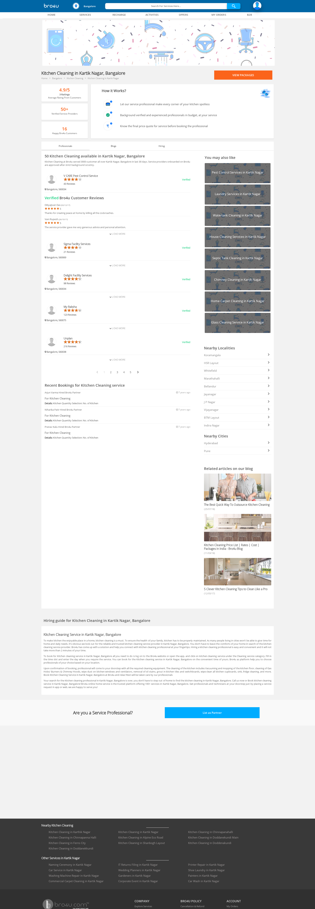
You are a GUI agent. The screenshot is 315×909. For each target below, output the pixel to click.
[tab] (52, 15)
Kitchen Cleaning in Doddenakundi (209, 843)
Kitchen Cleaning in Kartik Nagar (138, 832)
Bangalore (90, 6)
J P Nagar (209, 402)
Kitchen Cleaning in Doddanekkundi (71, 848)
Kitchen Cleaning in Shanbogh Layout (141, 843)
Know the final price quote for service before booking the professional (164, 126)
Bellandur (210, 386)
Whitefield (210, 370)
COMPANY (142, 901)
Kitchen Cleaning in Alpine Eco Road (140, 837)
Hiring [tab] (162, 146)
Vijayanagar (211, 409)
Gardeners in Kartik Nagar (134, 875)
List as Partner (212, 712)
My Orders (232, 906)
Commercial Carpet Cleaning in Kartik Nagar (76, 881)
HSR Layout (211, 363)
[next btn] (138, 372)
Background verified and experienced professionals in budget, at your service (168, 115)
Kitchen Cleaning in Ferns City (67, 843)
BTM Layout (211, 417)
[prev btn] (97, 372)
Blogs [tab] (113, 146)
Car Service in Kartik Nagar (65, 870)
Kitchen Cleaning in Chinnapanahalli (210, 832)
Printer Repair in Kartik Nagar (206, 864)
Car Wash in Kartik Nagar (203, 881)
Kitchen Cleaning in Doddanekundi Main (213, 837)
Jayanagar (210, 394)
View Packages (243, 75)
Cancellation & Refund (192, 906)
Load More (118, 233)
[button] (88, 6)
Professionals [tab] (65, 146)
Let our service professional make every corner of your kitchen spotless (165, 104)
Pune (207, 451)
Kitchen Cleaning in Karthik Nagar (69, 832)
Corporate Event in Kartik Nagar (138, 881)
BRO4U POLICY (190, 901)
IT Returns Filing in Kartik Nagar (138, 864)
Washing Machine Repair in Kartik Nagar (74, 875)
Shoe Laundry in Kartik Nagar (206, 870)
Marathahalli (212, 378)
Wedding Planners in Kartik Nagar (139, 870)
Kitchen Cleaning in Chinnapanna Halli (72, 837)
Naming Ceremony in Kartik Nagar (70, 864)
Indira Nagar (211, 425)
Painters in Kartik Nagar (203, 875)
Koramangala (212, 355)
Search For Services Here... (166, 6)
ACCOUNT (234, 901)
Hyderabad (211, 443)
